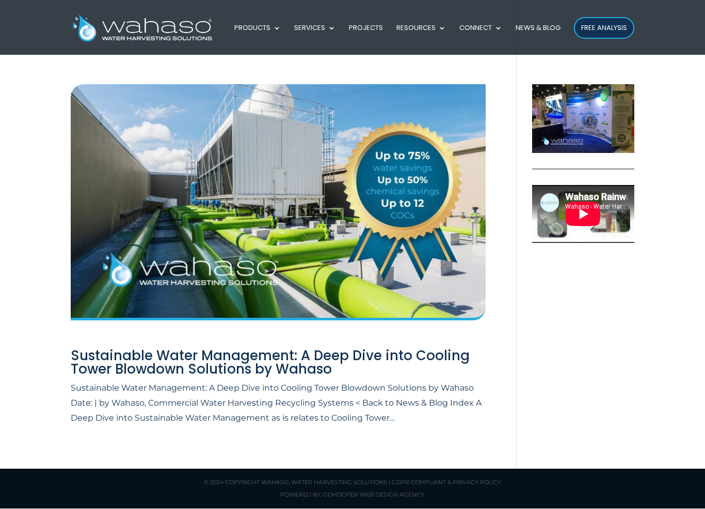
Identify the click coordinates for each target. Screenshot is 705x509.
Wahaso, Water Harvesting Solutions (324, 482)
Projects (366, 28)
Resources (416, 28)
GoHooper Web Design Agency (373, 494)
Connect (475, 28)
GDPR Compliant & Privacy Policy (446, 482)
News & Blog (538, 28)
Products (252, 28)
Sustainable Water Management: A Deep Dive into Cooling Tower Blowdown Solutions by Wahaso (270, 362)
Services (309, 28)
